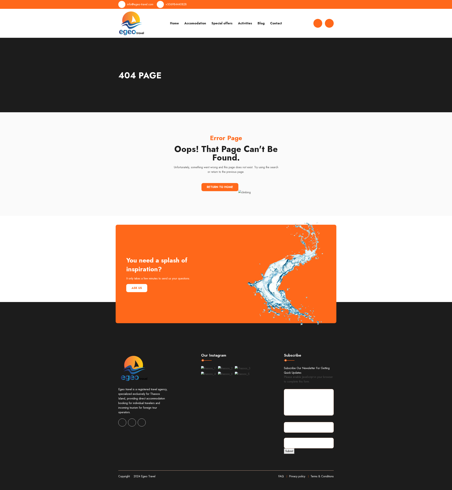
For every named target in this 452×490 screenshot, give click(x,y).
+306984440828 (176, 4)
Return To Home (220, 187)
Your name (291, 418)
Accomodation (195, 23)
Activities (245, 23)
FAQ (281, 476)
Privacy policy (297, 476)
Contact (276, 23)
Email (288, 434)
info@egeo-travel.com (140, 4)
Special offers (222, 23)
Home (174, 23)
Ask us (137, 288)
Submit (289, 451)
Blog (261, 23)
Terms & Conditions (322, 476)
